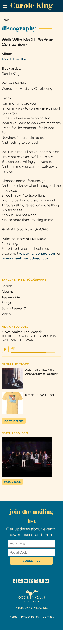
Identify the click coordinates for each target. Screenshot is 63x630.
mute (13, 348)
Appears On (11, 297)
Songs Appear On (15, 308)
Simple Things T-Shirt (39, 395)
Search (7, 286)
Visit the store (13, 421)
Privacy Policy (30, 617)
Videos (7, 314)
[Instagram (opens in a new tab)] (36, 581)
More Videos (12, 482)
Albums (7, 291)
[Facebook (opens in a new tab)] (15, 581)
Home (5, 20)
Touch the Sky (14, 59)
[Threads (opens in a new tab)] (20, 581)
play (5, 349)
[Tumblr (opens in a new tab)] (41, 581)
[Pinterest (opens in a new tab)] (31, 581)
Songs (6, 303)
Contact (48, 617)
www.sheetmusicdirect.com (26, 258)
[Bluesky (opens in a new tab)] (26, 581)
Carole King (31, 5)
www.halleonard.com (37, 253)
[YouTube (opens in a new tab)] (47, 581)
